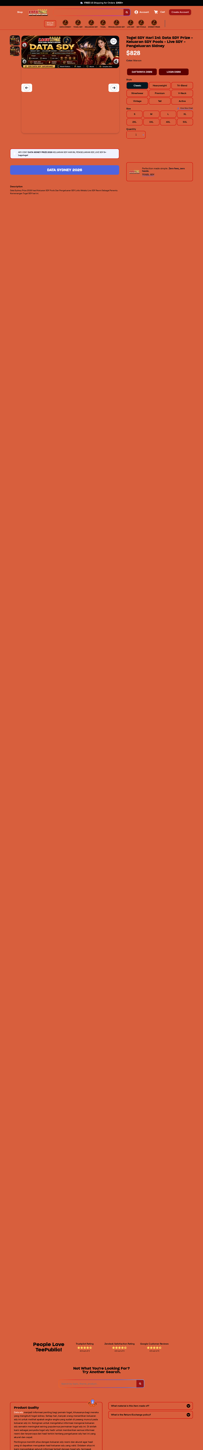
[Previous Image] (26, 88)
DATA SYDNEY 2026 (64, 170)
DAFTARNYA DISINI (142, 72)
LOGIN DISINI (174, 72)
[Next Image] (113, 88)
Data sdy (18, 1412)
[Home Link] (38, 12)
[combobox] (88, 12)
